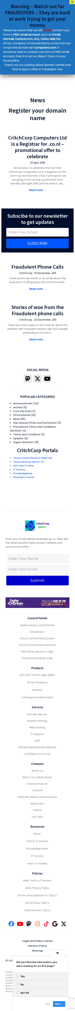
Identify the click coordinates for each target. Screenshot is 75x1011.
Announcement (23, 403)
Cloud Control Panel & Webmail (32, 458)
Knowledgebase (22, 473)
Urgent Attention (23, 442)
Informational (21, 415)
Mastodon (37, 803)
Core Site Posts (22, 411)
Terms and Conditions (26, 434)
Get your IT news (23, 465)
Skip (48, 1004)
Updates (18, 438)
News (16, 419)
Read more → (37, 190)
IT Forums (19, 469)
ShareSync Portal (23, 477)
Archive (17, 407)
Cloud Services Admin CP (28, 462)
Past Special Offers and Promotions (35, 423)
